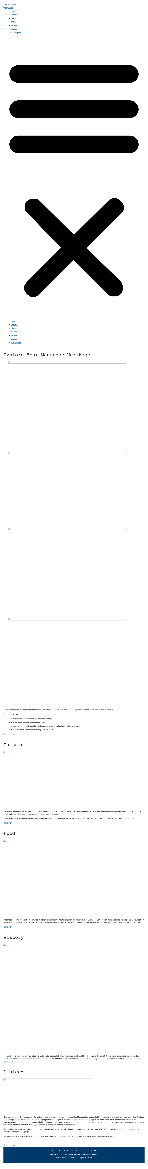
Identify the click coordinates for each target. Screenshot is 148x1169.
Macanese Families (89, 1154)
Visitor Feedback (73, 1151)
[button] (74, 177)
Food (13, 11)
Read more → (9, 734)
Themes (14, 22)
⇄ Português (16, 33)
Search (14, 29)
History (14, 18)
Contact (62, 1151)
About (53, 1151)
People (14, 25)
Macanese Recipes (72, 1154)
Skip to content (9, 5)
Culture (14, 15)
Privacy (86, 1151)
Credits (94, 1151)
